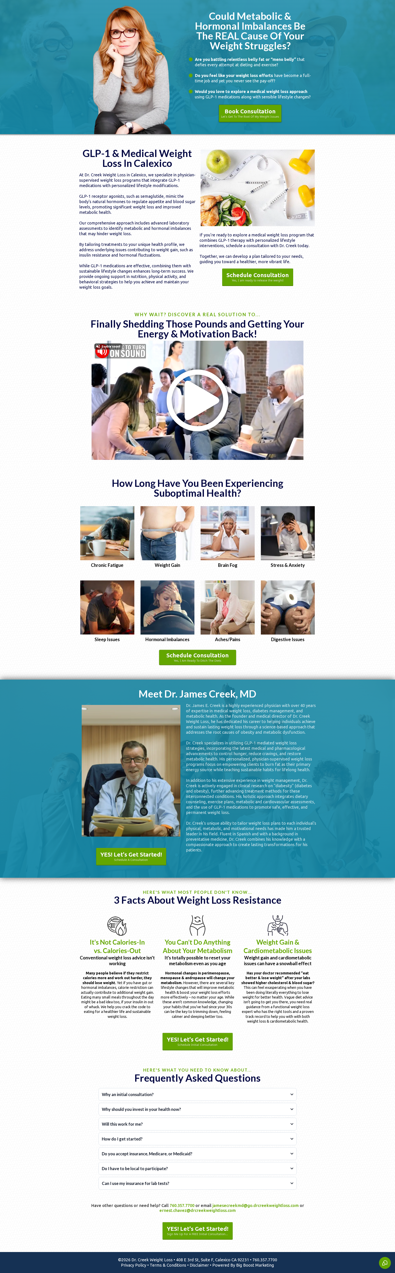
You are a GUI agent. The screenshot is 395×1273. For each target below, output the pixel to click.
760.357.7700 (182, 1205)
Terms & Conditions (168, 1265)
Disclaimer (199, 1265)
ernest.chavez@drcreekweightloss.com (197, 1210)
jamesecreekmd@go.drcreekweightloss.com (256, 1205)
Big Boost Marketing (255, 1265)
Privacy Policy (133, 1265)
